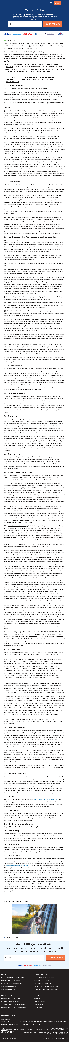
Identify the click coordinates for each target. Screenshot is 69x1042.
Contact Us (37, 1010)
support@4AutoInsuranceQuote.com (17, 865)
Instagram (14, 1032)
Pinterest (8, 1032)
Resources (5, 974)
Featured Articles (40, 974)
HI (25, 1021)
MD (41, 1021)
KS (33, 1021)
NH (61, 1021)
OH (9, 1024)
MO (52, 1021)
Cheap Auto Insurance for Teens (10, 1001)
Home (8, 937)
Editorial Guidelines (40, 1001)
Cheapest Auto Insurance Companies (12, 983)
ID (26, 1021)
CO (12, 1021)
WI (39, 1024)
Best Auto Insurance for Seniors (10, 998)
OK (11, 1024)
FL (21, 1021)
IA (31, 1021)
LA (37, 1021)
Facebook (2, 1032)
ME (39, 1021)
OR (13, 1024)
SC (18, 1024)
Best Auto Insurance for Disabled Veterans (13, 1007)
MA (44, 1021)
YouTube (11, 1032)
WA (34, 1024)
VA (31, 1024)
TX (25, 1024)
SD (21, 1024)
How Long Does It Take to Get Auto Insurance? (15, 1010)
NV (59, 1021)
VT (29, 1024)
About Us (37, 998)
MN (48, 1021)
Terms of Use (58, 28)
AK (4, 1021)
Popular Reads (6, 995)
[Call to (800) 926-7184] (51, 3)
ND (6, 1024)
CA (10, 1021)
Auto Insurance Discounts (41, 980)
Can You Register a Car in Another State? (46, 986)
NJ (63, 1021)
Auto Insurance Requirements (43, 983)
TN (23, 1024)
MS (50, 1021)
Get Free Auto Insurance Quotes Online (12, 977)
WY (41, 1024)
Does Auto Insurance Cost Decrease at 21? (47, 989)
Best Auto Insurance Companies (10, 980)
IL (28, 1021)
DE (19, 1021)
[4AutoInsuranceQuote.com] (8, 1029)
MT (55, 1021)
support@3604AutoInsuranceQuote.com (45, 799)
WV (36, 1024)
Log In (57, 3)
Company (37, 995)
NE (57, 1021)
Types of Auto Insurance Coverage (44, 977)
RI (17, 1024)
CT (15, 1021)
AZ (6, 1021)
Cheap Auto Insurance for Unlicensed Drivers (14, 1004)
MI (46, 1021)
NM (65, 1021)
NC (4, 1024)
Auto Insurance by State (8, 989)
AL (2, 1021)
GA (23, 1021)
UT (27, 1024)
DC (17, 1021)
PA (15, 1024)
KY (35, 1021)
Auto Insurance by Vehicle (8, 986)
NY (2, 1024)
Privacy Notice (38, 1004)
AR (8, 1021)
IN (29, 1021)
